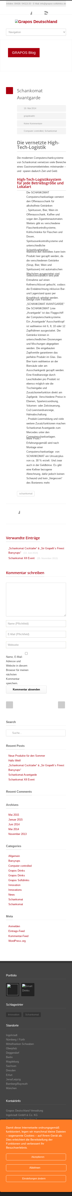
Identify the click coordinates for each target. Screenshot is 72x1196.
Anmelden (14, 926)
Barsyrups (14, 860)
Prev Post (9, 704)
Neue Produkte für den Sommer (26, 755)
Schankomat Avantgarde (22, 774)
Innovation (14, 885)
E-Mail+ (24, 518)
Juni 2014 (14, 824)
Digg (48, 510)
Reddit (40, 510)
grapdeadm (29, 116)
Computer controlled (33, 131)
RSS (44, 11)
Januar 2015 (15, 819)
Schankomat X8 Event (33, 558)
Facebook (28, 11)
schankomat (25, 493)
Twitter (24, 510)
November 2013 (17, 833)
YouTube (36, 11)
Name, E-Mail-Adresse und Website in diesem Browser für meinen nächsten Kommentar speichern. (17, 670)
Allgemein (14, 856)
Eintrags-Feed (16, 931)
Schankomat (51, 131)
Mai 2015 (13, 814)
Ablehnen (35, 1167)
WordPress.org (17, 940)
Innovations (15, 889)
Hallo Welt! (14, 760)
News (11, 894)
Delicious (56, 510)
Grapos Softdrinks (18, 880)
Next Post (61, 704)
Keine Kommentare (33, 123)
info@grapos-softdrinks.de (53, 3)
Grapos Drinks (16, 870)
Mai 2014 (13, 829)
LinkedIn (32, 510)
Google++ (16, 518)
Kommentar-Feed (18, 936)
